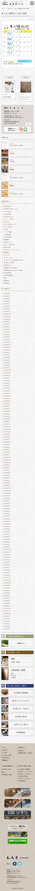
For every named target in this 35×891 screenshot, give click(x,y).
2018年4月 (7, 539)
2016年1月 (7, 606)
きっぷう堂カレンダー (10, 224)
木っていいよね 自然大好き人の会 (13, 260)
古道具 (14, 677)
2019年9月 (7, 496)
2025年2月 (7, 337)
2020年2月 (7, 483)
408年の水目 (7, 206)
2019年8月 (7, 498)
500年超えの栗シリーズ (10, 209)
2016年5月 (7, 598)
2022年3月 (7, 419)
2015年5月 (7, 626)
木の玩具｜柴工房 (21, 716)
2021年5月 (7, 444)
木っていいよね (8, 257)
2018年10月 (7, 524)
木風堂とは (21, 750)
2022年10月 (7, 401)
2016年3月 (7, 603)
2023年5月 (7, 383)
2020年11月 (7, 460)
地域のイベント (8, 242)
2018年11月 (7, 521)
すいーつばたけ (8, 227)
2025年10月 (7, 316)
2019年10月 (7, 493)
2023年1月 (7, 393)
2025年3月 (7, 334)
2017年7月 (7, 562)
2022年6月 (7, 411)
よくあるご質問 (6, 755)
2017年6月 (7, 565)
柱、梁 (14, 675)
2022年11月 (7, 398)
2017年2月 (7, 575)
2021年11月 (7, 429)
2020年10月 (7, 462)
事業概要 (4, 760)
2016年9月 (7, 588)
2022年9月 (7, 403)
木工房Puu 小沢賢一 (9, 262)
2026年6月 (7, 298)
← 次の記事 (9, 77)
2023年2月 (7, 391)
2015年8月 (7, 618)
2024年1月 (7, 368)
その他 (6, 229)
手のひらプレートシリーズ (11, 250)
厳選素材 (6, 239)
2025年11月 (7, 314)
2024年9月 (7, 350)
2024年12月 (7, 342)
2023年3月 (7, 388)
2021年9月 (7, 434)
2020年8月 (7, 467)
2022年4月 (7, 416)
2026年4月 (7, 304)
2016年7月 (7, 593)
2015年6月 (7, 624)
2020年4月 (7, 478)
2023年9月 (7, 375)
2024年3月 (7, 365)
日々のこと (7, 255)
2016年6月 (7, 595)
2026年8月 (7, 293)
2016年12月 (7, 580)
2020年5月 (7, 475)
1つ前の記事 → (26, 77)
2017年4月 (7, 570)
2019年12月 (7, 488)
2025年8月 (7, 321)
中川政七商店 (7, 237)
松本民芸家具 (7, 273)
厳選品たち (21, 643)
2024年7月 (7, 355)
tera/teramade (7, 211)
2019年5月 (7, 506)
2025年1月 (7, 339)
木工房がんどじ (8, 265)
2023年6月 (7, 380)
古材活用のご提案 (7, 774)
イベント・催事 (8, 219)
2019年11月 (7, 490)
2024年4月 (7, 362)
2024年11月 (7, 345)
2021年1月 (7, 455)
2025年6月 (7, 327)
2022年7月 (7, 409)
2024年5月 (7, 360)
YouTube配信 (7, 214)
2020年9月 (7, 465)
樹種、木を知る (16, 662)
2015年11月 (7, 611)
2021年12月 (7, 426)
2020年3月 (7, 480)
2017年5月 (7, 567)
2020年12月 (7, 457)
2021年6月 (7, 442)
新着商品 (6, 252)
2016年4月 (7, 601)
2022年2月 (7, 421)
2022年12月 (7, 396)
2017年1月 (7, 577)
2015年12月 (7, 608)
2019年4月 (7, 508)
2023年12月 (7, 370)
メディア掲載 (7, 232)
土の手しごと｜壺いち (21, 724)
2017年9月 (7, 557)
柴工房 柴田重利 (8, 275)
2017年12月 (7, 549)
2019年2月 (7, 513)
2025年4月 (7, 332)
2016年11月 (7, 583)
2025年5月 (7, 329)
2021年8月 (7, 437)
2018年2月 (7, 544)
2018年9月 (7, 526)
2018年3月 (7, 542)
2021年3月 (7, 449)
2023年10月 (7, 373)
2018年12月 (7, 519)
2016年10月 (7, 585)
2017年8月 (7, 560)
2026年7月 (7, 296)
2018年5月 (7, 537)
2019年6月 (7, 503)
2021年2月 (7, 452)
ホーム (3, 8)
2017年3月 (7, 572)
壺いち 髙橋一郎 (9, 244)
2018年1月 (7, 547)
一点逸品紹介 (7, 234)
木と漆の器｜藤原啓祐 (21, 693)
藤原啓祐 (6, 280)
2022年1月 (7, 424)
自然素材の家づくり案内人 (25, 753)
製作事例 (6, 283)
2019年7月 (7, 501)
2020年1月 (7, 485)
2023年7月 (7, 378)
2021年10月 (7, 432)
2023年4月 (7, 385)
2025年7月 (7, 324)
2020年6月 (7, 473)
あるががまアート (9, 216)
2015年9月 (7, 616)
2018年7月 (7, 531)
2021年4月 (7, 447)
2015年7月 (7, 621)
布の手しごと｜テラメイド (21, 701)
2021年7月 (7, 439)
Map (29, 124)
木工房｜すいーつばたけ (21, 708)
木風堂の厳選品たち (8, 766)
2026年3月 (7, 306)
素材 (5, 278)
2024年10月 (7, 347)
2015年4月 (7, 629)
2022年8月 (7, 406)
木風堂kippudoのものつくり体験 (13, 270)
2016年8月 (7, 590)
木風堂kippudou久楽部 (10, 268)
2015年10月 (7, 613)
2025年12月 (7, 311)
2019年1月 (7, 516)
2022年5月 (7, 414)
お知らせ (9, 8)
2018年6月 (7, 534)
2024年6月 (7, 357)
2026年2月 (7, 309)
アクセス (4, 752)
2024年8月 (7, 352)
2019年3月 (7, 511)
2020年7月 (7, 470)
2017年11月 (7, 552)
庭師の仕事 (7, 247)
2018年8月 (7, 529)
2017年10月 (7, 554)
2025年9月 (7, 319)
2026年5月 (7, 301)
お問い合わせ (6, 757)
